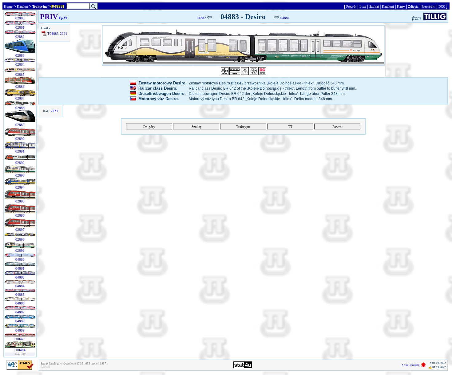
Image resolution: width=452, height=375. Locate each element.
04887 (20, 312)
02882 (20, 37)
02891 (20, 151)
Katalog (22, 6)
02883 (20, 55)
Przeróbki (428, 6)
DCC (442, 6)
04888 (20, 321)
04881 (20, 268)
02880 (20, 18)
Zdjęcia (413, 6)
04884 (20, 286)
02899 (20, 250)
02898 (20, 239)
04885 (20, 294)
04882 (20, 277)
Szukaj (374, 6)
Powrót (351, 6)
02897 (20, 229)
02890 (20, 139)
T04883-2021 (57, 33)
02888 (20, 108)
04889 (20, 330)
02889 (20, 125)
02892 (20, 163)
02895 (20, 201)
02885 (20, 74)
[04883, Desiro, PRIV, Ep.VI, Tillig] (243, 45)
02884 (20, 64)
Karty (401, 6)
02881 (20, 27)
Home (8, 6)
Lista (363, 6)
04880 (20, 259)
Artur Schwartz (410, 365)
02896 (20, 215)
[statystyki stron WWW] (242, 367)
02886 (20, 86)
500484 (20, 350)
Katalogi (388, 6)
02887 (20, 98)
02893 (20, 175)
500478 (20, 339)
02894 (20, 187)
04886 (20, 303)
